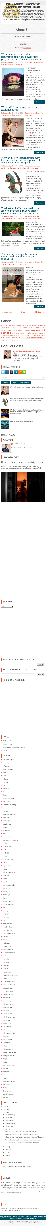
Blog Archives (24, 383)
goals (4, 850)
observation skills (9, 953)
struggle (5, 1059)
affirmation (28, 62)
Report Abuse (8, 434)
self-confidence (8, 1007)
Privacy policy (7, 744)
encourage (6, 821)
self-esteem (7, 1027)
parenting (42, 333)
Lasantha (35, 1221)
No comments (21, 264)
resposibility (7, 1001)
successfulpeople (9, 1065)
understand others (9, 1081)
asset (4, 776)
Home (23, 312)
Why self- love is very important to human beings (21, 108)
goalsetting (6, 853)
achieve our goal (30, 166)
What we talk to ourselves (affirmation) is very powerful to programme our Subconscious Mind (21, 56)
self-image (6, 1030)
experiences (7, 824)
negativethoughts (9, 949)
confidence (36, 262)
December (9, 1115)
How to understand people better (21, 421)
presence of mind (9, 985)
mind (38, 166)
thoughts (11, 65)
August (8, 1126)
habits (5, 863)
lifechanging (7, 901)
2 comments (19, 65)
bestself (5, 782)
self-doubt (6, 1020)
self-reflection (7, 1039)
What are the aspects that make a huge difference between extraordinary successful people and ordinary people (27, 411)
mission (5, 936)
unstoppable (7, 1084)
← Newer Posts (7, 312)
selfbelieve (6, 1043)
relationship (5, 115)
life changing (7, 895)
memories (6, 917)
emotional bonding (9, 814)
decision (15, 327)
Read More (39, 102)
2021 (5, 1112)
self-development (38, 62)
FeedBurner (27, 48)
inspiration (36, 330)
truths (4, 1078)
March (8, 1155)
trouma (5, 1075)
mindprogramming (9, 933)
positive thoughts (7, 168)
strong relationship (9, 1055)
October (8, 1120)
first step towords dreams (11, 840)
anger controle (17, 326)
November (9, 1117)
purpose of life (32, 335)
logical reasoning (8, 904)
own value (6, 959)
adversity (6, 763)
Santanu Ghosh (8, 62)
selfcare (18, 115)
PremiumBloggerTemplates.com (14, 1223)
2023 (5, 1107)
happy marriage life (9, 872)
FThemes (17, 1221)
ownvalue (6, 962)
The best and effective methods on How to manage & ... (24, 1140)
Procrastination (8, 988)
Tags (14, 383)
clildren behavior (32, 326)
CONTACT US (7, 741)
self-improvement (9, 1033)
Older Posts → (39, 312)
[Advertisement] (23, 527)
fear (4, 834)
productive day (8, 991)
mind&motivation (38, 113)
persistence (7, 972)
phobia (5, 978)
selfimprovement (8, 1049)
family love (6, 830)
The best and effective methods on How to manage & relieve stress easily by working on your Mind (21, 210)
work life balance (13, 340)
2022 (5, 1109)
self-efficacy (7, 1023)
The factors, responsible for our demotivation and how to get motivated (19, 256)
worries (5, 1097)
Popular (5, 383)
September (9, 1123)
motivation (11, 264)
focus (40, 327)
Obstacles (6, 956)
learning (5, 891)
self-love (12, 115)
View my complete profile (21, 447)
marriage (6, 911)
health (15, 330)
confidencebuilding (6, 327)
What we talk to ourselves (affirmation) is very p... (21, 1131)
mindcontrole (7, 930)
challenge (28, 262)
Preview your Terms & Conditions (14, 747)
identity (5, 882)
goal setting (7, 846)
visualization (24, 168)
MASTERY (6, 914)
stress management (23, 218)
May (7, 1150)
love (14, 333)
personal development (8, 335)
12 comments (27, 115)
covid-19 (5, 808)
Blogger (33, 1218)
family (25, 327)
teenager (6, 1068)
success (4, 65)
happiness (28, 113)
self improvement (11, 337)
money (5, 940)
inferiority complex (24, 330)
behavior (5, 779)
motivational (7, 946)
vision (5, 1088)
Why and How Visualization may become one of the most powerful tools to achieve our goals (20, 160)
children (5, 795)
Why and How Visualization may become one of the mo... (24, 1137)
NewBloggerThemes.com (34, 1223)
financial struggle (32, 327)
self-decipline (7, 1014)
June (7, 1147)
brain (4, 785)
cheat (4, 792)
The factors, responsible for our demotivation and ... (22, 1143)
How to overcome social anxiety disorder (22, 462)
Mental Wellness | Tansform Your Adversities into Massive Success (23, 5)
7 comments (34, 168)
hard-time (6, 875)
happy (10, 330)
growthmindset (8, 859)
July (7, 1129)
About (5, 750)
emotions (20, 327)
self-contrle (24, 338)
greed (5, 856)
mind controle (21, 333)
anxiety (24, 326)
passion (5, 969)
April (7, 1152)
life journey (6, 898)
